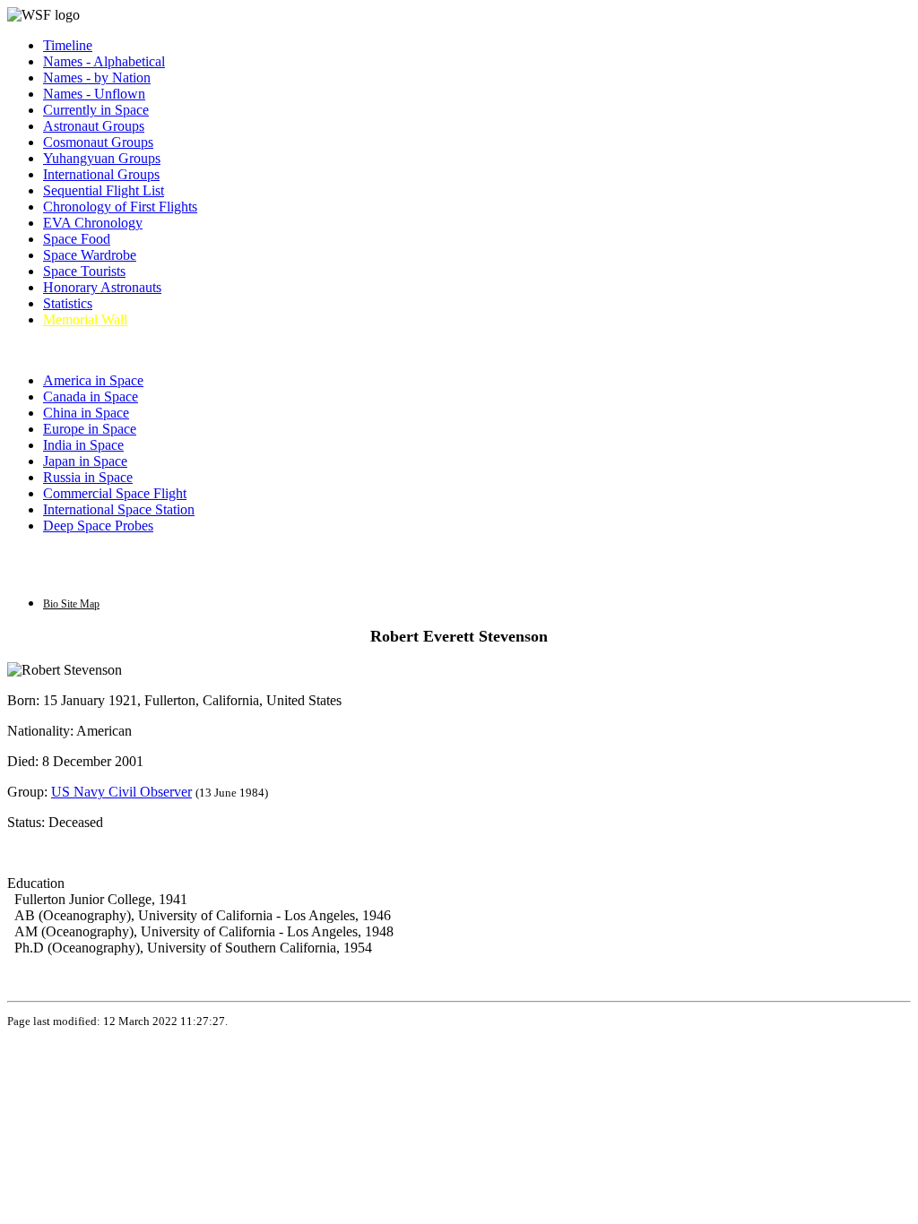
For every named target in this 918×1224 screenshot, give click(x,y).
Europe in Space (89, 428)
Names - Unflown (94, 93)
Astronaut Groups (93, 126)
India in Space (83, 445)
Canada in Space (90, 396)
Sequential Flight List (103, 190)
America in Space (93, 380)
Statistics (67, 303)
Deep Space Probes (98, 525)
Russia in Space (88, 477)
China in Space (86, 412)
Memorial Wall (85, 319)
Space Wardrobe (89, 255)
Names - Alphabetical (104, 61)
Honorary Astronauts (102, 287)
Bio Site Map (71, 604)
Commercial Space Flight (114, 493)
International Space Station (119, 509)
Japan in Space (85, 461)
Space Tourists (84, 271)
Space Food (76, 238)
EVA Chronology (93, 222)
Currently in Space (96, 109)
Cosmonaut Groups (98, 142)
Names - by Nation (97, 77)
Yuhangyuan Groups (101, 158)
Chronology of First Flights (120, 206)
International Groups (101, 174)
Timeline (67, 45)
